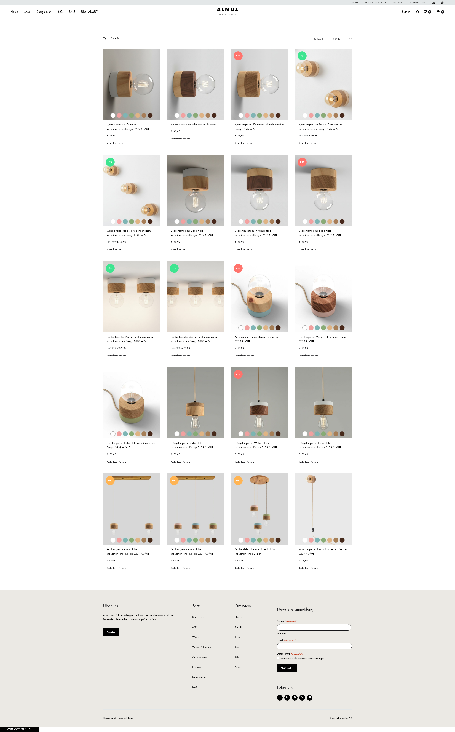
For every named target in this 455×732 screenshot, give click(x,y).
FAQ (194, 687)
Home (14, 12)
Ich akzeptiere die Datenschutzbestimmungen (302, 658)
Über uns (239, 617)
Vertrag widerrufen (19, 729)
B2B (60, 12)
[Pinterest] (295, 698)
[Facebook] (280, 698)
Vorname (281, 633)
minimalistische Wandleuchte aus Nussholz (194, 124)
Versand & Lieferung (202, 647)
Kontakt (354, 2)
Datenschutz (198, 617)
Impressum (197, 667)
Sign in (406, 12)
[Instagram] (302, 698)
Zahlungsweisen (200, 657)
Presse (238, 667)
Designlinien (43, 12)
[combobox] (342, 38)
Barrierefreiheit (199, 677)
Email (286, 640)
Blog (237, 647)
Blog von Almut (417, 2)
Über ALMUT (398, 2)
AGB (194, 627)
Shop (27, 12)
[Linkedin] (287, 698)
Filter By (115, 38)
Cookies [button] (111, 632)
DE (433, 2)
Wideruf (196, 637)
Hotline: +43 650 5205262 (375, 2)
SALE (72, 12)
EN (442, 2)
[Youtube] (309, 698)
